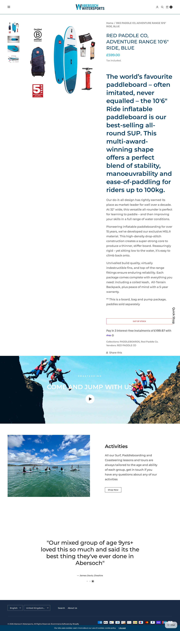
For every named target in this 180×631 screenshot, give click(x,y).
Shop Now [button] (113, 490)
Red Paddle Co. (149, 341)
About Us (72, 608)
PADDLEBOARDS (130, 341)
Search (61, 608)
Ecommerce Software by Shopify (65, 624)
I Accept (122, 628)
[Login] (157, 7)
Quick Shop (174, 315)
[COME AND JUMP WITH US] (90, 402)
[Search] (162, 7)
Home (109, 23)
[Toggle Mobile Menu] (11, 7)
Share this (115, 352)
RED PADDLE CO (126, 345)
